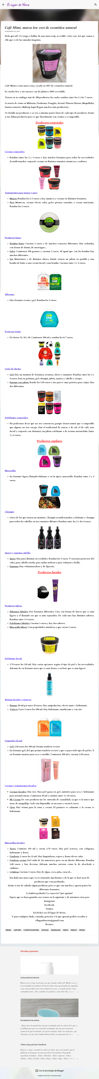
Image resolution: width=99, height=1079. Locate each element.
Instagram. (49, 901)
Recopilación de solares (30, 1020)
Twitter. (49, 908)
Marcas (74, 930)
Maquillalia (55, 930)
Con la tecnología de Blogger (51, 1071)
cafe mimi (17, 930)
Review (82, 930)
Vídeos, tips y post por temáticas (33, 1045)
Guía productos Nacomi (30, 978)
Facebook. (49, 904)
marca (65, 930)
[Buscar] (32, 5)
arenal (8, 930)
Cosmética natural (31, 930)
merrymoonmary (56, 1075)
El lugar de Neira (18, 4)
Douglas (45, 930)
